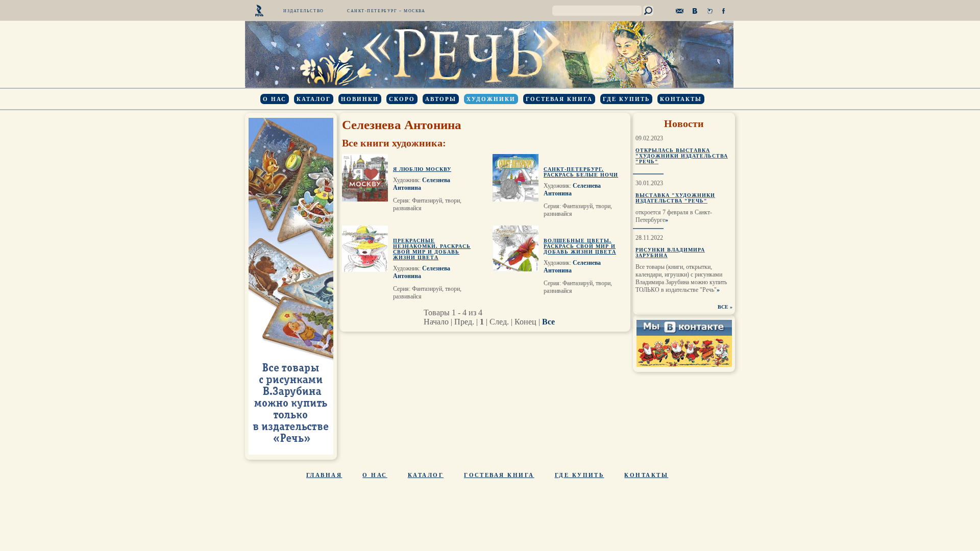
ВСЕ (723, 307)
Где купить (626, 99)
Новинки (360, 99)
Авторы (440, 99)
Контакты (681, 99)
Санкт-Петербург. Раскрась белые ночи (581, 172)
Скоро (402, 99)
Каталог (314, 99)
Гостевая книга (559, 99)
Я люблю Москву (422, 169)
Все (548, 321)
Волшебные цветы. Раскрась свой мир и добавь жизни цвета (580, 246)
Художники (491, 99)
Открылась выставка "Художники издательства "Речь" (681, 155)
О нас (274, 99)
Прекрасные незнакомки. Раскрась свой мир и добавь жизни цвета (432, 249)
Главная (324, 475)
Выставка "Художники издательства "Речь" (675, 198)
